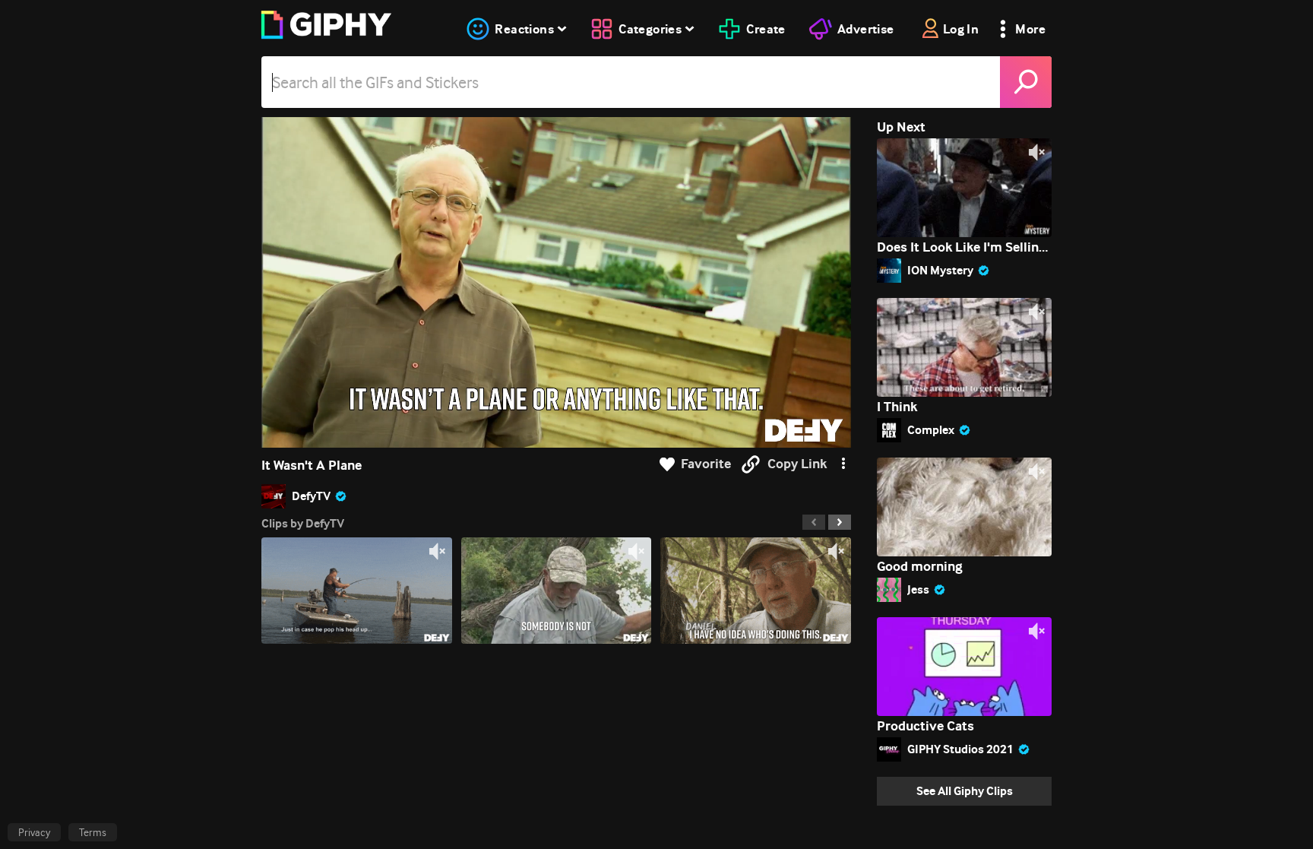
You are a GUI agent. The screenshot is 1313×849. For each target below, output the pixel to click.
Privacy (34, 832)
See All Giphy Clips (964, 791)
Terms (92, 832)
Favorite (706, 464)
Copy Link (797, 464)
